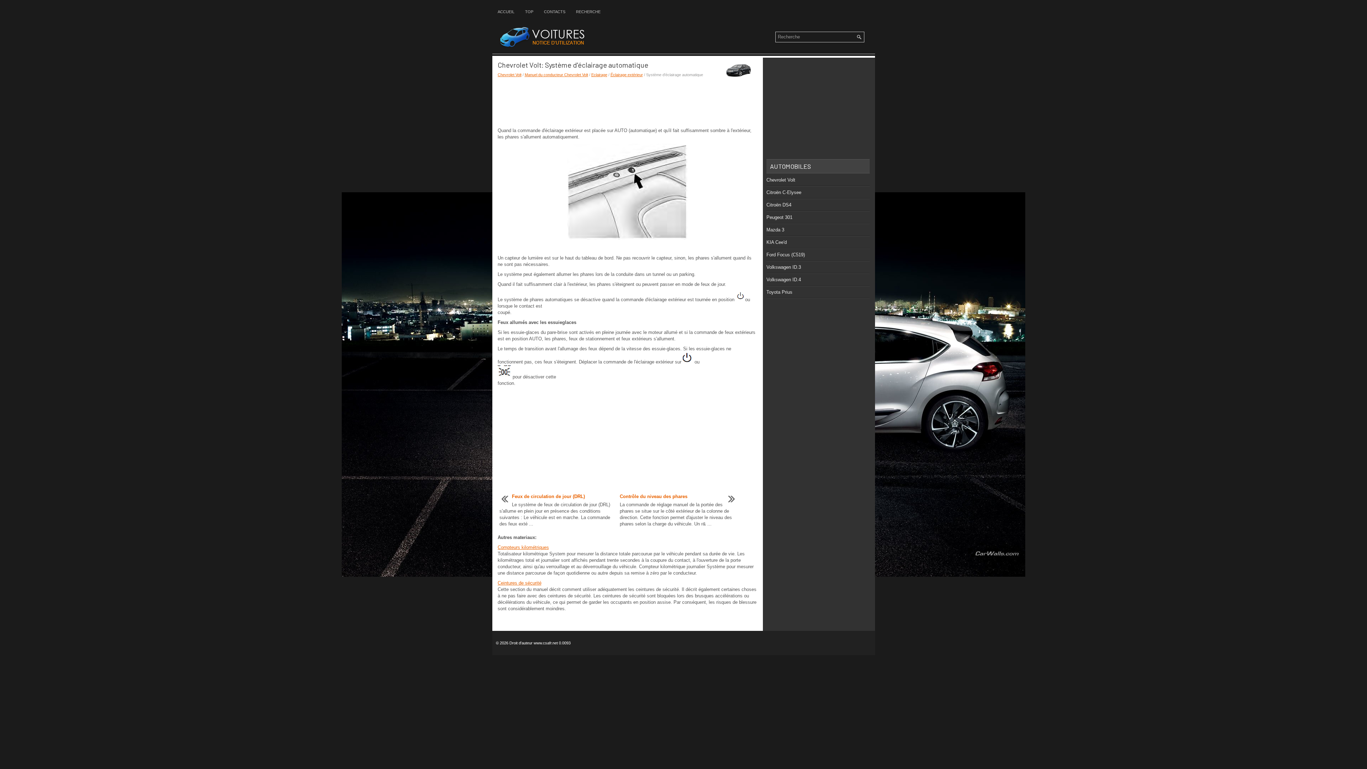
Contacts (554, 12)
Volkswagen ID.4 (783, 279)
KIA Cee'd (776, 242)
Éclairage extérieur (627, 75)
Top (529, 12)
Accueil (506, 12)
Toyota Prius (779, 292)
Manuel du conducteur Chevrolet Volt (556, 75)
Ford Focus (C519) (785, 254)
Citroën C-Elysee (783, 192)
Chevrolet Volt (510, 75)
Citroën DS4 (778, 205)
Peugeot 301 (779, 217)
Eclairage (599, 75)
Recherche (588, 12)
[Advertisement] (628, 102)
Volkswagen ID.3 (783, 267)
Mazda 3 (775, 229)
